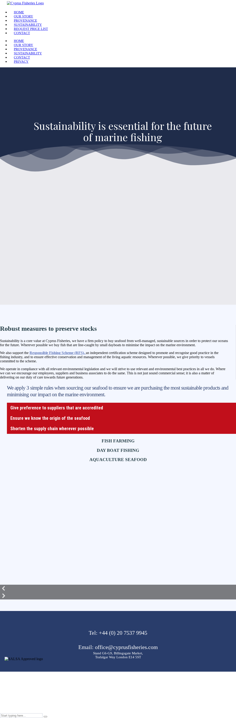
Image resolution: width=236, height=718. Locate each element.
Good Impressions (123, 705)
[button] (118, 588)
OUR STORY (23, 16)
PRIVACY (21, 61)
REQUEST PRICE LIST (31, 29)
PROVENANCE (25, 20)
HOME (19, 12)
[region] (118, 533)
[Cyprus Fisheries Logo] (25, 3)
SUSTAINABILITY (28, 25)
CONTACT (22, 33)
